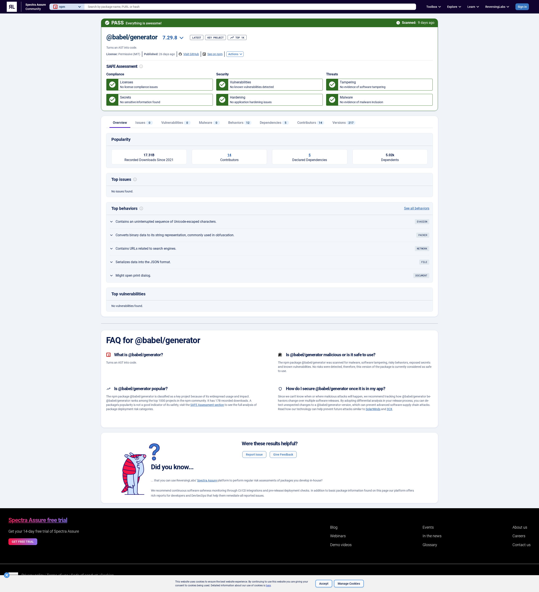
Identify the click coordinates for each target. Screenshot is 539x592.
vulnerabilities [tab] (174, 123)
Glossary (430, 545)
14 (229, 155)
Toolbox (431, 6)
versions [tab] (343, 123)
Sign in (522, 6)
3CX (389, 409)
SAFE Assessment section (207, 405)
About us (519, 527)
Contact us (521, 545)
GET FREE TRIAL (23, 541)
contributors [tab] (309, 123)
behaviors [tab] (238, 123)
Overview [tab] (120, 123)
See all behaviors (416, 208)
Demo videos (341, 545)
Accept (323, 583)
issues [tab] (142, 123)
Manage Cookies (349, 583)
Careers (518, 536)
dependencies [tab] (273, 123)
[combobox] (250, 7)
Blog (334, 527)
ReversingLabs (495, 6)
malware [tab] (208, 123)
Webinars (338, 536)
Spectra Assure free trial (37, 520)
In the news (432, 536)
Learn (471, 6)
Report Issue (254, 454)
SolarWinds (373, 409)
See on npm (215, 54)
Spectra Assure (207, 480)
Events (428, 527)
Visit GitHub (191, 54)
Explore (452, 6)
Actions (233, 54)
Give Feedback (283, 454)
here (268, 585)
